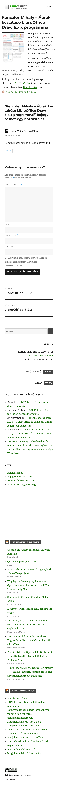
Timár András (11, 92)
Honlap (9, 246)
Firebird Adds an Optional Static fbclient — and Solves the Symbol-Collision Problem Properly (29, 656)
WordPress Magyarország (21, 484)
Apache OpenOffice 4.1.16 (21, 749)
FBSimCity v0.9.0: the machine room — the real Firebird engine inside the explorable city (29, 624)
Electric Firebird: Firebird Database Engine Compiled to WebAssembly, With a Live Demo (29, 640)
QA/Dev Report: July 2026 (21, 561)
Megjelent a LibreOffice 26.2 (23, 725)
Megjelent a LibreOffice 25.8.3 (24, 753)
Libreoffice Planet (25, 542)
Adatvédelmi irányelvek (18, 775)
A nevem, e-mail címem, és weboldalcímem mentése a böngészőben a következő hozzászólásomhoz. (26, 262)
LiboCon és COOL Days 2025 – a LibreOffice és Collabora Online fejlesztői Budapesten (29, 421)
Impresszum (12, 779)
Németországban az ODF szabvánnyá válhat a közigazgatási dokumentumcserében (28, 713)
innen (48, 371)
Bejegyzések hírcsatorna (21, 476)
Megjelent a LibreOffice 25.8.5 (24, 721)
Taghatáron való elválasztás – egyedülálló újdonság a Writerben (30, 449)
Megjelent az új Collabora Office (25, 737)
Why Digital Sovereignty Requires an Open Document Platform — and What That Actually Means (29, 585)
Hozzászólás (13, 185)
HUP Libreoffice (23, 690)
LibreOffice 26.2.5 (17, 698)
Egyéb (33, 92)
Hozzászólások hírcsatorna (22, 480)
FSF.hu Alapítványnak (41, 355)
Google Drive (30, 87)
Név (8, 224)
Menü (50, 6)
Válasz (8, 151)
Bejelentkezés (15, 472)
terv (48, 383)
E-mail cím (11, 235)
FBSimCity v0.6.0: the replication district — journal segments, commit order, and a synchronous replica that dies (30, 671)
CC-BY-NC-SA (22, 83)
